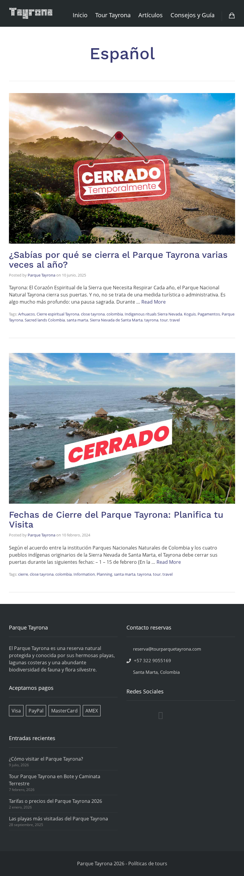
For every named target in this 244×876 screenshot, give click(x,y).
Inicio (80, 15)
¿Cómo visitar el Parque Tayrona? (46, 759)
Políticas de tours (147, 863)
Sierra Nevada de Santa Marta (116, 320)
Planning (104, 574)
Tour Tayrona (113, 15)
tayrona (151, 320)
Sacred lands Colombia (45, 320)
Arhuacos (26, 314)
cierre (23, 574)
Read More (153, 302)
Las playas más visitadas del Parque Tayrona (58, 818)
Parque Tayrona (41, 275)
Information (84, 574)
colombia (115, 314)
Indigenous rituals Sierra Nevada (153, 314)
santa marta (77, 320)
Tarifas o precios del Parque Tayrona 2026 (55, 801)
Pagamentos (209, 314)
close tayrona (93, 314)
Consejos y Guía (193, 15)
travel (175, 320)
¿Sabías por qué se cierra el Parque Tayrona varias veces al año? (118, 259)
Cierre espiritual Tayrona (58, 314)
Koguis (190, 314)
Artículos (150, 15)
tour (164, 320)
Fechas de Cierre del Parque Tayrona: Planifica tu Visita (116, 519)
